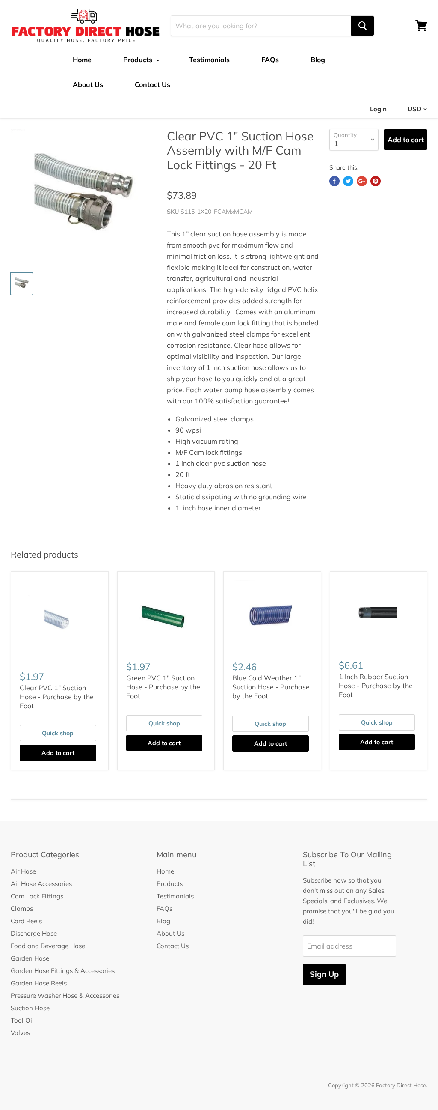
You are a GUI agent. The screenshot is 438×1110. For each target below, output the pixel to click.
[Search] (362, 26)
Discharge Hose (34, 933)
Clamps (22, 908)
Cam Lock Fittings (37, 896)
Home (82, 59)
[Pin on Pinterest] (375, 181)
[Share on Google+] (362, 181)
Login (378, 109)
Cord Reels (26, 921)
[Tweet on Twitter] (348, 181)
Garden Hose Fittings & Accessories (63, 971)
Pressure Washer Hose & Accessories (65, 995)
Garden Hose (30, 958)
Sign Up (324, 974)
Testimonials (209, 59)
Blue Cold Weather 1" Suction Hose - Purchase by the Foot (271, 687)
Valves (20, 1033)
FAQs (270, 59)
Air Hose (23, 871)
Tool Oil (22, 1020)
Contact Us (152, 84)
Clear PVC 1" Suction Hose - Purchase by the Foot (57, 696)
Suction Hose (30, 1008)
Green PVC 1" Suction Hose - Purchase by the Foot (163, 687)
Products (138, 59)
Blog (318, 59)
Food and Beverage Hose (48, 946)
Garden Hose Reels (39, 983)
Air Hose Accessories (41, 884)
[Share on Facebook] (334, 181)
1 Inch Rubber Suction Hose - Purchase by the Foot (376, 685)
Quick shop (58, 733)
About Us (88, 84)
